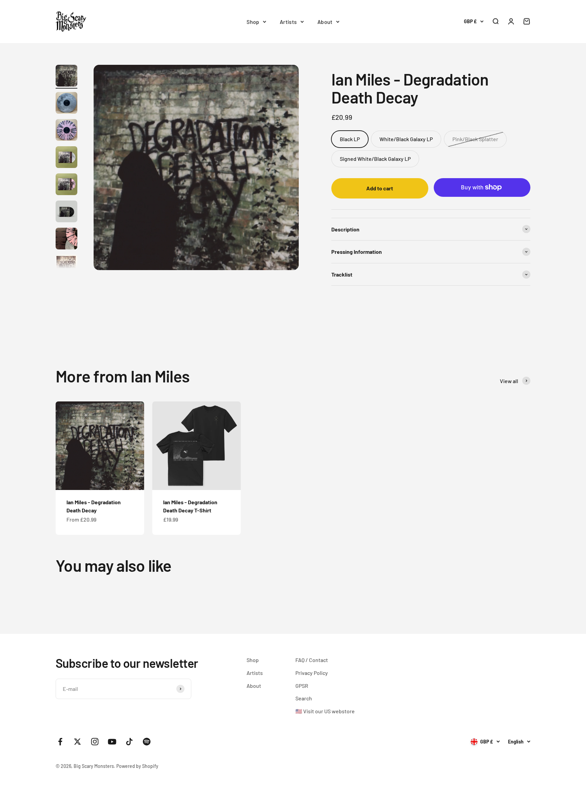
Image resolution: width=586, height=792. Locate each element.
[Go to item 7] (66, 239)
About (325, 21)
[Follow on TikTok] (129, 741)
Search (303, 698)
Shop (253, 21)
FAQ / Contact (311, 660)
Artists (288, 21)
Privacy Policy (311, 673)
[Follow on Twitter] (77, 741)
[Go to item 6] (66, 212)
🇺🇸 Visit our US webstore (325, 711)
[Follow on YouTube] (112, 741)
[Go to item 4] (66, 158)
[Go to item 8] (66, 267)
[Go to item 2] (66, 104)
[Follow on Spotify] (146, 741)
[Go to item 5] (66, 185)
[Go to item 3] (66, 131)
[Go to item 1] (66, 77)
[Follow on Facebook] (60, 741)
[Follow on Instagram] (94, 741)
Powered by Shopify (137, 766)
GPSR (301, 685)
